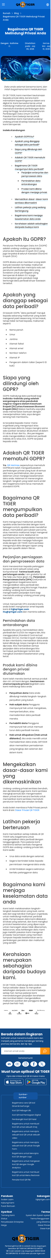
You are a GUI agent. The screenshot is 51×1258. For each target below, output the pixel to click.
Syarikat (6, 1211)
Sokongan (43, 1196)
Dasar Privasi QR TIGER (27, 810)
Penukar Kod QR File (21, 1179)
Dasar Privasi (44, 1225)
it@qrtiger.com (43, 1199)
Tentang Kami (8, 1215)
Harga (4, 1225)
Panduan (7, 1196)
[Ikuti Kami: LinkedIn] (9, 1064)
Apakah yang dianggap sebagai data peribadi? (27, 143)
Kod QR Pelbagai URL (21, 1110)
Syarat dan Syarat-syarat (38, 1215)
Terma (45, 1211)
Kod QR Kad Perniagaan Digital (26, 1115)
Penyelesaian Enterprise (12, 1222)
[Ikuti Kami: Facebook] (33, 1064)
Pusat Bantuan (8, 1206)
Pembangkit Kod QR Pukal (24, 1119)
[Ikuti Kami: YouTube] (17, 1064)
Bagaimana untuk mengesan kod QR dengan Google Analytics (26, 1164)
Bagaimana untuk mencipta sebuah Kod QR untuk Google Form (26, 1145)
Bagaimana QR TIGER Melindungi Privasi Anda (24, 18)
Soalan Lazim (7, 1199)
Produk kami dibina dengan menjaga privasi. (34, 190)
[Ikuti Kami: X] (41, 1064)
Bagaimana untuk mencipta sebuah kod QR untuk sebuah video (26, 1134)
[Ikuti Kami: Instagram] (25, 1064)
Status (4, 1218)
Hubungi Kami (7, 1202)
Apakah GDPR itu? (24, 136)
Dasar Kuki (45, 1228)
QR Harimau (13, 465)
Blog (16, 13)
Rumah (6, 13)
